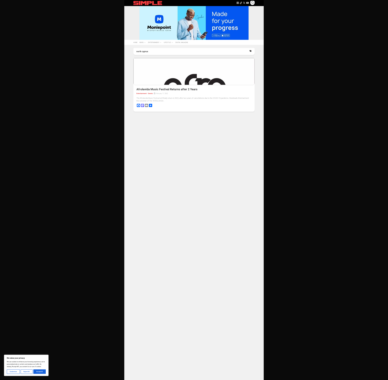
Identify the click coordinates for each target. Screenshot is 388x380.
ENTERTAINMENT (153, 42)
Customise (13, 371)
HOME (135, 42)
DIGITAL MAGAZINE (181, 42)
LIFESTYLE (167, 42)
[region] (26, 365)
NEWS (141, 42)
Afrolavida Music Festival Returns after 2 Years (166, 89)
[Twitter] (244, 3)
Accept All (39, 371)
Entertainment (141, 93)
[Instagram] (237, 3)
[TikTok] (241, 3)
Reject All (26, 371)
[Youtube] (247, 3)
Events (150, 93)
